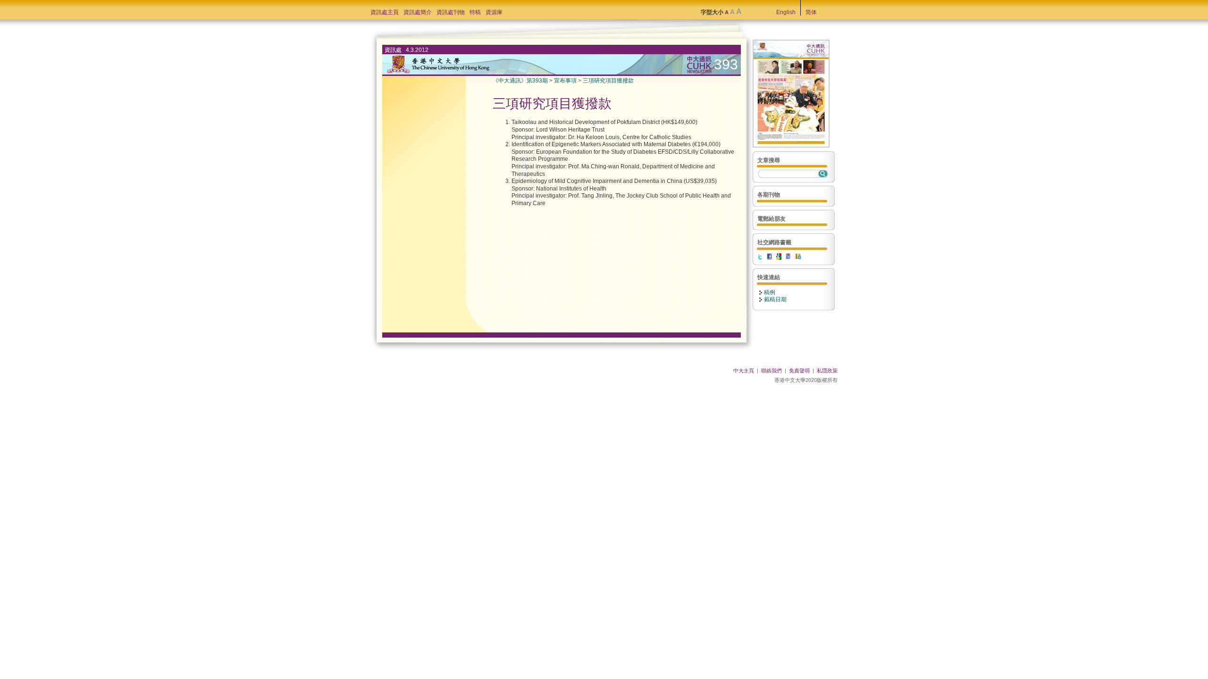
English (786, 12)
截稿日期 (775, 299)
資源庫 (494, 12)
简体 (811, 12)
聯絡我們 (771, 370)
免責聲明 (799, 370)
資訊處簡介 (417, 12)
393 (726, 64)
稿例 (769, 292)
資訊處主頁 (384, 12)
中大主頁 (743, 370)
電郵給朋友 (771, 218)
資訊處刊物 (450, 12)
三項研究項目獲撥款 (608, 80)
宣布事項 (565, 80)
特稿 (475, 12)
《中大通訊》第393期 (520, 80)
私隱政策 (827, 370)
